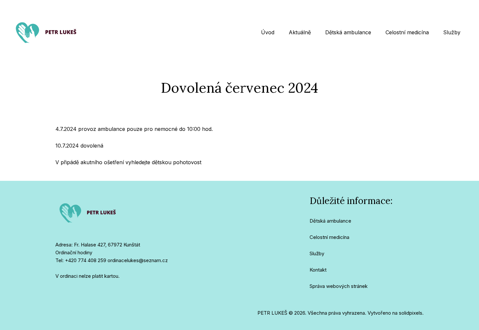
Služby (317, 253)
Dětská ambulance (330, 221)
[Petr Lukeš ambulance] (46, 32)
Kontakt (318, 270)
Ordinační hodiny (73, 252)
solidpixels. (411, 313)
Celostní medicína (329, 237)
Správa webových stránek (339, 286)
